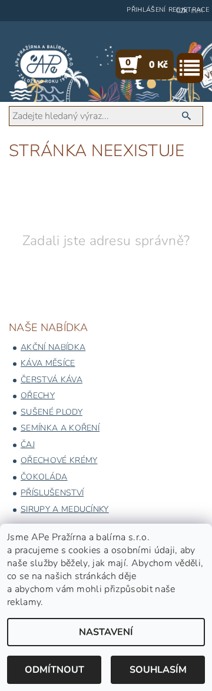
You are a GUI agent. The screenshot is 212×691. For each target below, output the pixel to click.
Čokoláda (44, 476)
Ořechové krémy (59, 460)
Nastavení (106, 632)
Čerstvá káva (51, 379)
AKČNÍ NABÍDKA (53, 347)
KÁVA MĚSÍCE (48, 363)
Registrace (188, 9)
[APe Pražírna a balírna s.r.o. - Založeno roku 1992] (44, 64)
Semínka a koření (60, 428)
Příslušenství (52, 492)
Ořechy (38, 395)
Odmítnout (54, 669)
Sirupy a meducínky (65, 509)
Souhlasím (158, 669)
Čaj (28, 444)
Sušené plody (51, 412)
